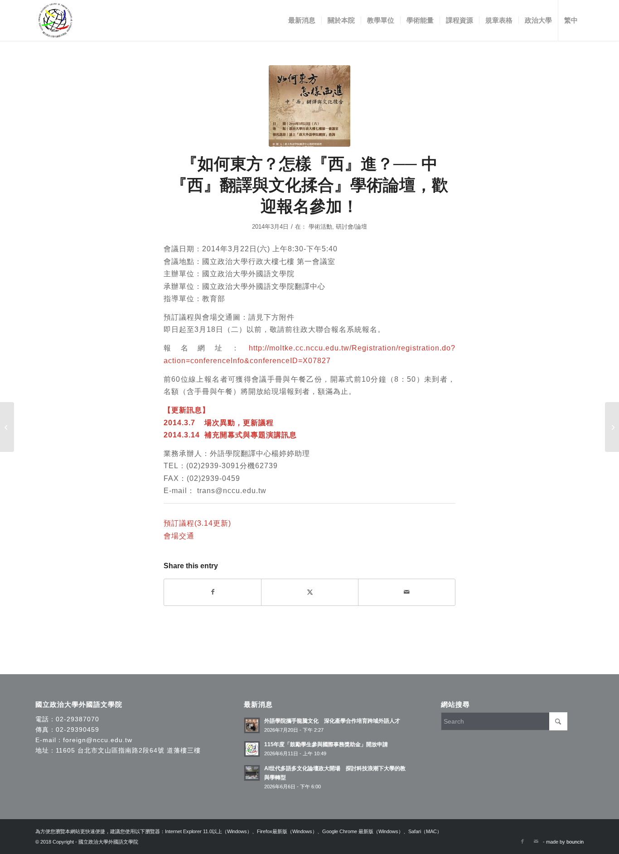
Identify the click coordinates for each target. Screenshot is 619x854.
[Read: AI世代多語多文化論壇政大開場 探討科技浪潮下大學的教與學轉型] (252, 773)
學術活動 (320, 226)
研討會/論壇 (351, 226)
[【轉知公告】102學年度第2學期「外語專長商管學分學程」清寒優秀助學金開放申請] (7, 427)
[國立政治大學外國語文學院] (56, 20)
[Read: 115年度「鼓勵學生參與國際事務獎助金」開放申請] (252, 749)
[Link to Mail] (536, 841)
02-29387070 (77, 719)
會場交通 (179, 536)
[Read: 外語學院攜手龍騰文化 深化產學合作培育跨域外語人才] (252, 725)
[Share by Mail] (406, 592)
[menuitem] (301, 20)
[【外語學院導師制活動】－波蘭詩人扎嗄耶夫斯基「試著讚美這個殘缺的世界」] (612, 427)
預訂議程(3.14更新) (197, 523)
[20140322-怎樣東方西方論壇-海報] (309, 106)
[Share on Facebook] (212, 592)
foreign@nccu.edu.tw (97, 740)
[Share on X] (309, 592)
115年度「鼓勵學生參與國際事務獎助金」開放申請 (326, 744)
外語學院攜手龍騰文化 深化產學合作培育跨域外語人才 (332, 721)
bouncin (575, 841)
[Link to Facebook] (522, 841)
